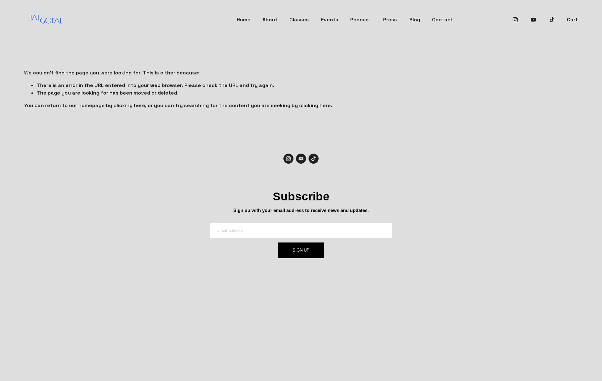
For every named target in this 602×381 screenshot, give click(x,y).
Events (329, 19)
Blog (414, 19)
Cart (572, 19)
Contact (442, 19)
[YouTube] (533, 20)
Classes (299, 19)
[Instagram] (515, 20)
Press (390, 19)
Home (244, 19)
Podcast (360, 19)
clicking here (129, 105)
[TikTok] (552, 20)
